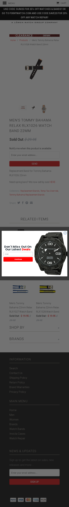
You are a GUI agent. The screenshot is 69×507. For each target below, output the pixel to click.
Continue (18, 259)
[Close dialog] (65, 232)
